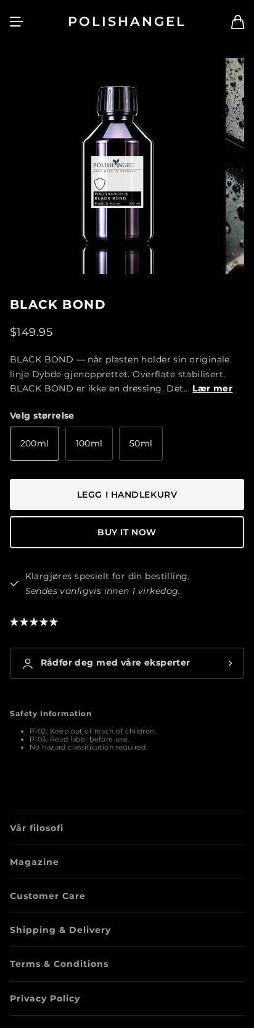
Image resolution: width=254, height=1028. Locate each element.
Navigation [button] (16, 21)
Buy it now (127, 532)
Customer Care (48, 895)
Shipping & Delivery (60, 929)
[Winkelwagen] (237, 22)
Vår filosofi (36, 828)
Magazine (34, 861)
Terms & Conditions (59, 963)
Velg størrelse (42, 415)
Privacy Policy (45, 998)
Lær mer (212, 388)
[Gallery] (127, 166)
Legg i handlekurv (127, 494)
